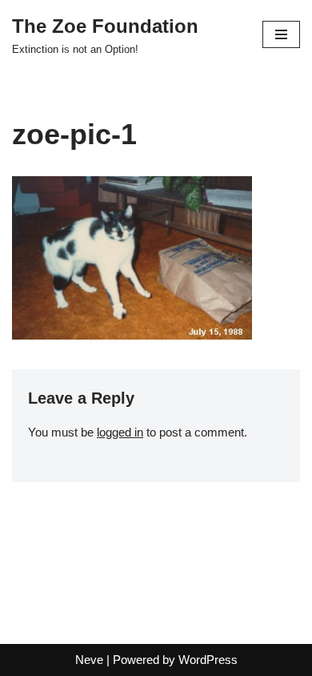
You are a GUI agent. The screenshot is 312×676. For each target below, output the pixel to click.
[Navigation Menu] (281, 34)
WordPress (208, 659)
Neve (89, 659)
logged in (120, 432)
